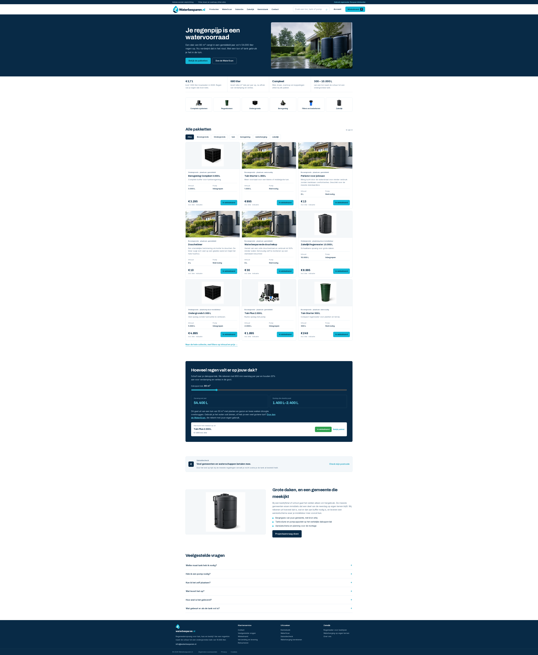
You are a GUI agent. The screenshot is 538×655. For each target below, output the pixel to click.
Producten (214, 9)
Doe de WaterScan (224, 61)
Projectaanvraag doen (287, 533)
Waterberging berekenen (291, 640)
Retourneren (243, 643)
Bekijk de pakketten (198, 61)
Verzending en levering (248, 640)
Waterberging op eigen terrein (336, 633)
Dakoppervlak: (200, 386)
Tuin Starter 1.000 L (255, 176)
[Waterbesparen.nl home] (189, 9)
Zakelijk (250, 9)
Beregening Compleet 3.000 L (204, 176)
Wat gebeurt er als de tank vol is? (203, 608)
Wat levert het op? (195, 591)
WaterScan (227, 9)
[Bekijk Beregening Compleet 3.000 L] (213, 155)
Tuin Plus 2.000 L (253, 313)
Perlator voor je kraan (313, 176)
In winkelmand (229, 203)
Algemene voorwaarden (207, 652)
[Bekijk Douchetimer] (213, 224)
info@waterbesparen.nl (186, 644)
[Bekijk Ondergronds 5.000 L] (213, 292)
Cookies (234, 652)
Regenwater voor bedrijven (335, 630)
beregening (245, 137)
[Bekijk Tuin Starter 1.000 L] (269, 155)
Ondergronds (219, 137)
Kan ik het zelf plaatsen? (198, 582)
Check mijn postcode (339, 464)
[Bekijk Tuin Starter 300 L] (325, 292)
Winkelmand (355, 9)
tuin (233, 137)
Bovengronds (203, 137)
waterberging (261, 137)
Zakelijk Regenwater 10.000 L (317, 244)
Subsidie (239, 9)
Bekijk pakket (338, 429)
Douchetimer (195, 244)
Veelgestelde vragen (247, 633)
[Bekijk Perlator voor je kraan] (325, 155)
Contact (275, 9)
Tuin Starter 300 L (310, 313)
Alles (190, 137)
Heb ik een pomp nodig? (198, 574)
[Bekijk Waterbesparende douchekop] (269, 224)
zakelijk (275, 137)
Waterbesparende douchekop (260, 244)
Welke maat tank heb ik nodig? (201, 565)
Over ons (327, 636)
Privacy (224, 652)
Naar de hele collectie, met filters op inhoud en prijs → (211, 344)
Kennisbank (263, 9)
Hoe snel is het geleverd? (199, 600)
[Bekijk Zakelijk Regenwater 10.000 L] (325, 224)
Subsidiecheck (287, 636)
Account (337, 9)
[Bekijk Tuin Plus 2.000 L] (269, 292)
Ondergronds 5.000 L (199, 313)
